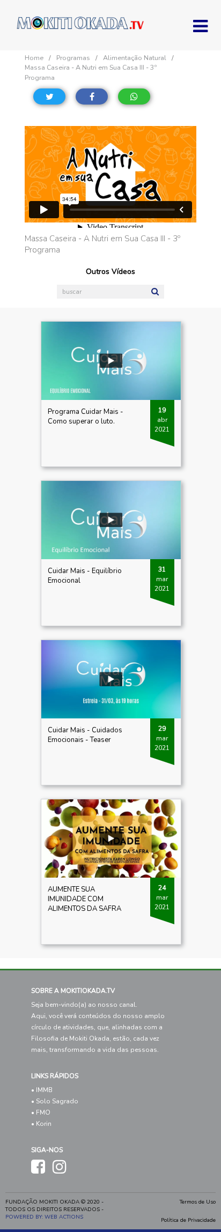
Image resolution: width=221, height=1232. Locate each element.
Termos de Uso (198, 1202)
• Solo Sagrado (54, 1101)
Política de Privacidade (188, 1220)
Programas (73, 57)
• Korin (41, 1123)
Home (34, 57)
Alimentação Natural (134, 57)
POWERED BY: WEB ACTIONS (44, 1217)
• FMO (40, 1112)
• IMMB (42, 1090)
